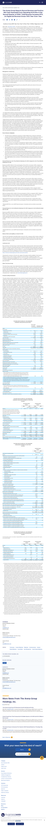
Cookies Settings (11, 823)
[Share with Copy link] (17, 20)
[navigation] (42, 2)
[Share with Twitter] (9, 20)
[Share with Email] (14, 20)
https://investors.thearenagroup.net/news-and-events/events (15, 252)
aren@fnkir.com (6, 627)
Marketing (26, 647)
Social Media (20, 649)
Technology (12, 647)
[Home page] (7, 2)
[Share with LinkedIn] (7, 20)
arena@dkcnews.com (7, 643)
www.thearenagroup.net (22, 272)
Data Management (27, 649)
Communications (32, 647)
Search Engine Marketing (37, 649)
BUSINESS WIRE (11, 26)
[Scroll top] (42, 758)
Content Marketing (19, 647)
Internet (38, 647)
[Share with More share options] (19, 20)
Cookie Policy (18, 820)
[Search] (39, 2)
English (4, 662)
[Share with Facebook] (12, 20)
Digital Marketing (13, 649)
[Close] (44, 820)
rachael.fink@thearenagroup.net (9, 637)
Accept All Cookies (19, 823)
